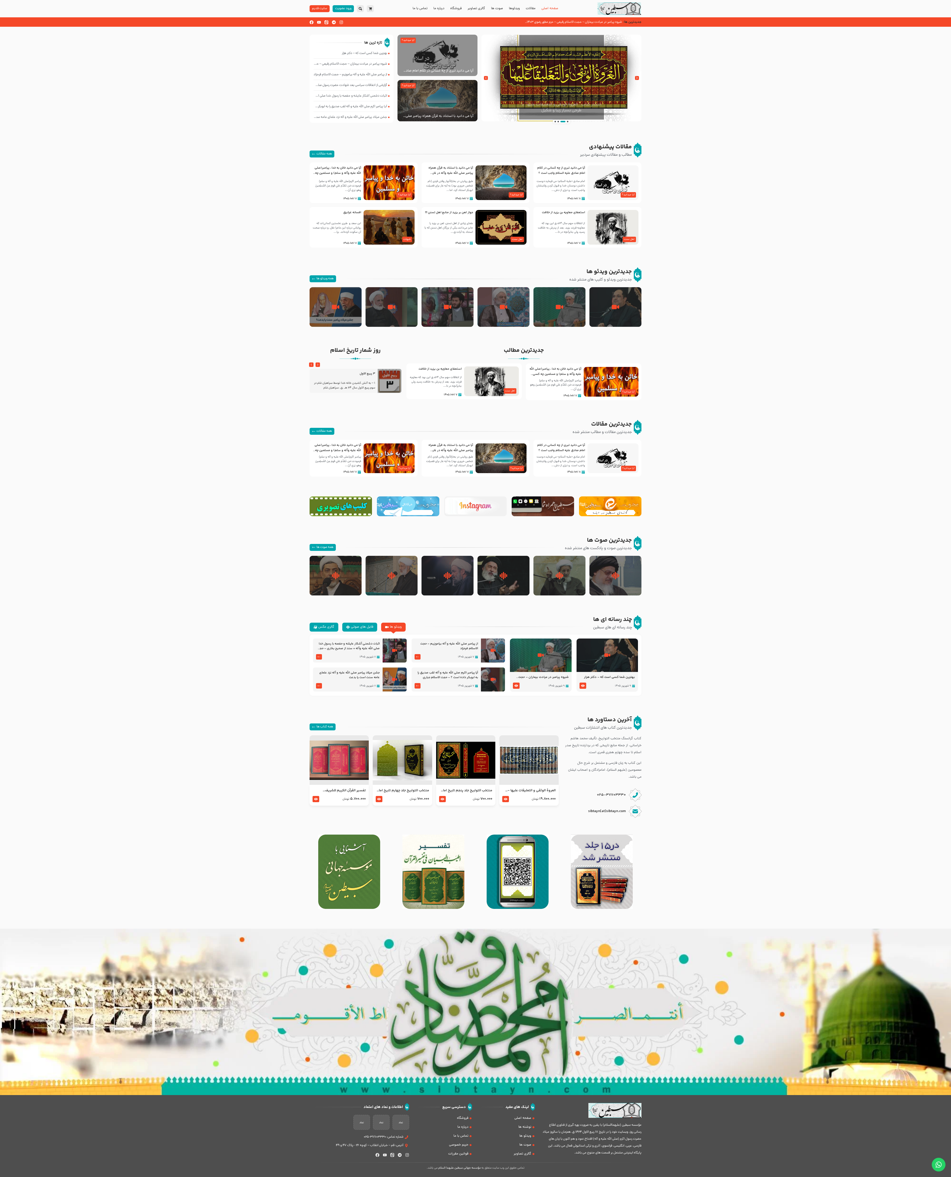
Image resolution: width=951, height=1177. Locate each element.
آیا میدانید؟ (408, 40)
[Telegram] (334, 22)
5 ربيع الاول (367, 373)
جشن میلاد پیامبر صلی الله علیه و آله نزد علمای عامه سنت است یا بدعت (349, 675)
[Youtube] (319, 22)
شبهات (407, 239)
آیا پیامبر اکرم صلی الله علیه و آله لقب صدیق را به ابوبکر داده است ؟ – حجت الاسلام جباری (448, 675)
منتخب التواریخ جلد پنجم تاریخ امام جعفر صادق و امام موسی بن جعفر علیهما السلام (466, 790)
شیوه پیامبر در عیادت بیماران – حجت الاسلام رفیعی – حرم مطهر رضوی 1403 (542, 677)
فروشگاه (456, 8)
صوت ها (497, 8)
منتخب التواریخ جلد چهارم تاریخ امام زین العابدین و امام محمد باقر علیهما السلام (402, 790)
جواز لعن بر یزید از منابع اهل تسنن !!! (449, 212)
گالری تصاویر (476, 8)
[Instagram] (341, 22)
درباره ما (438, 8)
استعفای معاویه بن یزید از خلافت (563, 212)
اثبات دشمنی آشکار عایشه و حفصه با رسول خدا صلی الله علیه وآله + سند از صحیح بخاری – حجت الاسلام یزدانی (348, 646)
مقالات (530, 8)
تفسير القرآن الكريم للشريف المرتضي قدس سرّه (345, 790)
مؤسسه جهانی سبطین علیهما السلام (459, 1168)
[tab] (393, 627)
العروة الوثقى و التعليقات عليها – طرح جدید (531, 790)
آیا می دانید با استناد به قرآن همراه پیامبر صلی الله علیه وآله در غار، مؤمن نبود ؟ (439, 116)
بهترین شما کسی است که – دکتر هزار (609, 677)
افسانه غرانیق (352, 212)
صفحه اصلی (549, 8)
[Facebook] (312, 22)
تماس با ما (420, 8)
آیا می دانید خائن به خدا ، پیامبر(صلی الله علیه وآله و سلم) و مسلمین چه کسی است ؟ (338, 173)
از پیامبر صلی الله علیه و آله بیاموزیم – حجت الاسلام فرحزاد (449, 646)
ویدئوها (514, 8)
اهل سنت (629, 239)
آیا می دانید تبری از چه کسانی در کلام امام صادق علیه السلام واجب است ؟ (438, 71)
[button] (637, 78)
